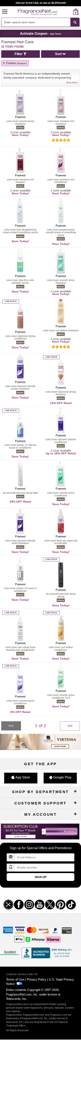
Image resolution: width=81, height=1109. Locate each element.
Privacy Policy (36, 979)
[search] (69, 11)
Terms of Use (15, 979)
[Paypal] (55, 930)
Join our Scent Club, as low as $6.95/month (40, 2)
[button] (4, 12)
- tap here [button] (40, 33)
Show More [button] (71, 82)
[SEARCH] (75, 22)
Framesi (16, 63)
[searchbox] (35, 22)
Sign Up (41, 877)
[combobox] (40, 22)
